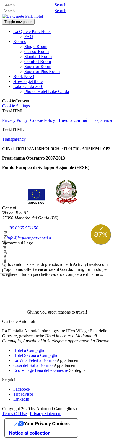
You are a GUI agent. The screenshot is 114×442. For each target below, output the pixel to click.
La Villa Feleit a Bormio (34, 360)
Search (60, 4)
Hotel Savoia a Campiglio (35, 355)
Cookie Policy (42, 120)
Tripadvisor (23, 394)
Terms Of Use (14, 413)
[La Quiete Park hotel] (22, 16)
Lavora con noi (73, 120)
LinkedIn (21, 399)
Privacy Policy (15, 120)
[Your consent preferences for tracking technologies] (5, 249)
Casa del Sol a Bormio (33, 365)
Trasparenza (101, 120)
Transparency (14, 139)
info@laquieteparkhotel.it (26, 238)
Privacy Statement (45, 413)
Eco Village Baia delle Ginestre (40, 370)
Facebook (21, 389)
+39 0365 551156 (20, 228)
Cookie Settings (16, 105)
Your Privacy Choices (47, 423)
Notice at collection (30, 433)
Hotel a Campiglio (29, 350)
